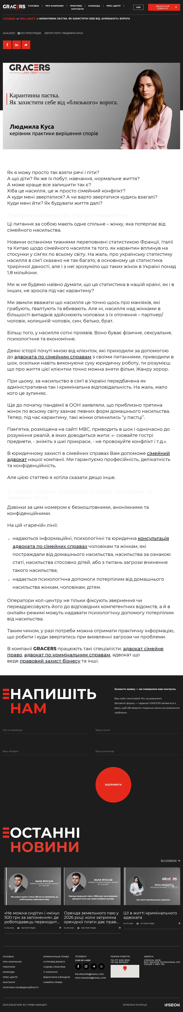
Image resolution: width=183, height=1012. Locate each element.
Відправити (113, 784)
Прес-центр (114, 6)
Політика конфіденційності (21, 987)
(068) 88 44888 (82, 960)
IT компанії (50, 972)
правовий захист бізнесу (50, 661)
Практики (76, 6)
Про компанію (54, 6)
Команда (94, 6)
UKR (138, 7)
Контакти (77, 9)
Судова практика (54, 967)
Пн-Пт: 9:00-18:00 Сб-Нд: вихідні (120, 961)
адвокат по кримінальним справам (67, 654)
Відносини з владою (56, 977)
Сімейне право (52, 982)
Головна (33, 6)
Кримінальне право (56, 957)
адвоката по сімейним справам (52, 357)
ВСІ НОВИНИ (169, 860)
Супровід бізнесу (54, 962)
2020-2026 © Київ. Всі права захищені (25, 1005)
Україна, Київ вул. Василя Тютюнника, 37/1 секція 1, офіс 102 (162, 962)
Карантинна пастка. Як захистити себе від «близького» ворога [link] (84, 18)
